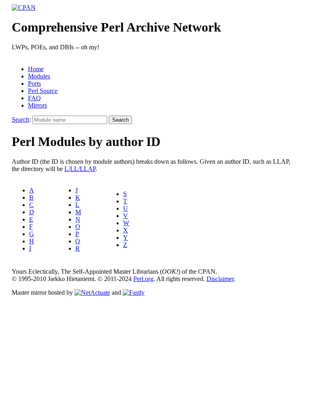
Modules (39, 76)
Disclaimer (220, 278)
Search (20, 119)
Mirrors (37, 105)
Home (36, 68)
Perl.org (143, 278)
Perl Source (43, 90)
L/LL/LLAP (80, 168)
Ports (34, 83)
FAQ (34, 98)
